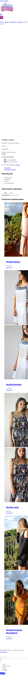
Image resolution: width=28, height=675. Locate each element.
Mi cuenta (5, 670)
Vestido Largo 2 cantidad (8, 152)
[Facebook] (1, 674)
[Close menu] (0, 661)
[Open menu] (1, 17)
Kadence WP (3, 652)
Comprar (4, 154)
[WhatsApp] (5, 674)
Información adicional (10, 169)
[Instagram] (3, 674)
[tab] (15, 168)
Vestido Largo (12, 507)
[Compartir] (2, 657)
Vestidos (17, 165)
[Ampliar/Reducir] (4, 657)
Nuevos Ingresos (6, 665)
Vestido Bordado (13, 384)
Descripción (7, 168)
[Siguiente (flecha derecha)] (2, 659)
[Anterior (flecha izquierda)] (0, 659)
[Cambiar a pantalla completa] (3, 657)
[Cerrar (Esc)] (0, 657)
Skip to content (4, 1)
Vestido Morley (13, 262)
